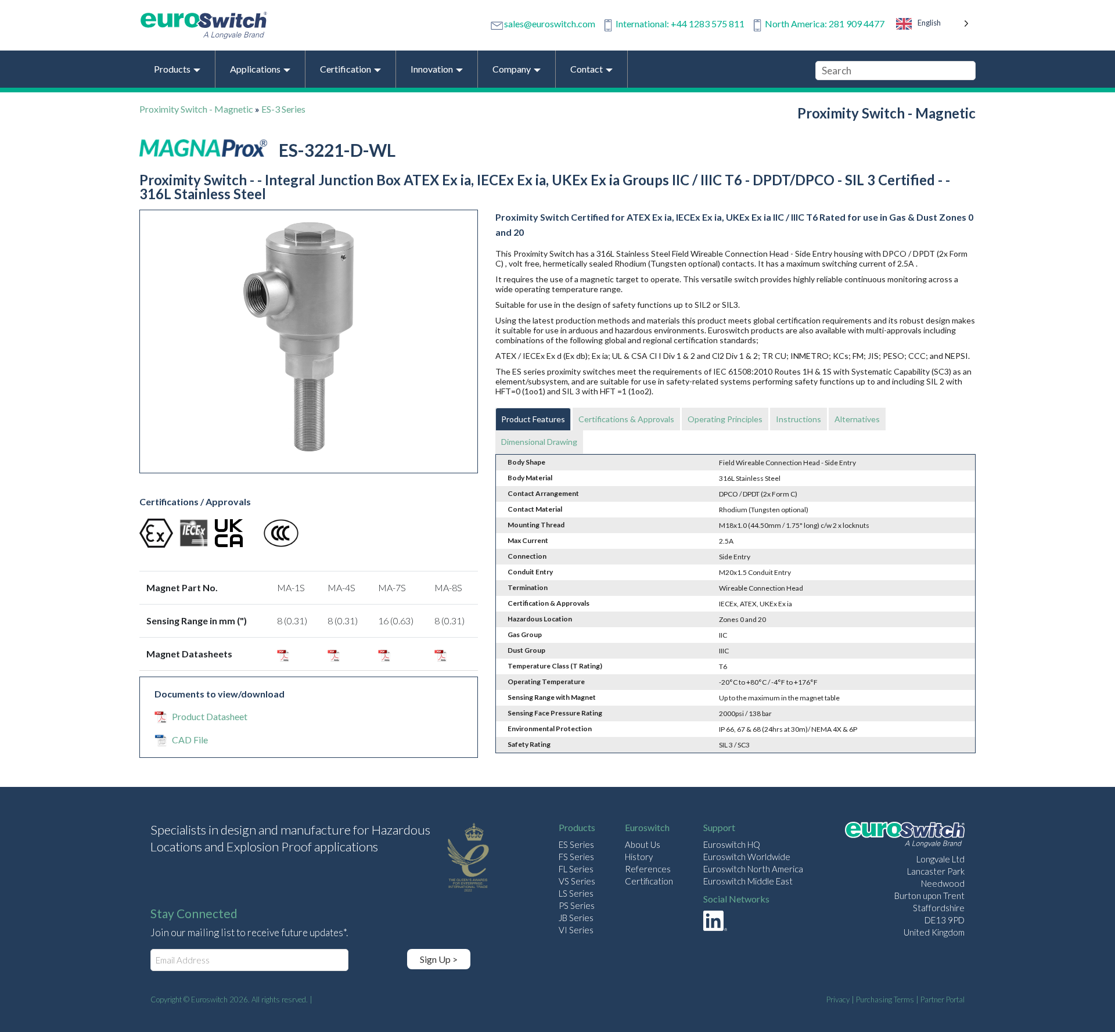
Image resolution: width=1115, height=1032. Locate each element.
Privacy (838, 999)
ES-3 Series (283, 108)
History (639, 856)
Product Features (533, 419)
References (648, 869)
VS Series (577, 881)
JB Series (576, 917)
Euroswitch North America (753, 869)
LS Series (576, 893)
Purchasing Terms (885, 999)
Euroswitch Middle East (748, 881)
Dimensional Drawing (539, 442)
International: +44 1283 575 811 (680, 23)
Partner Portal (942, 999)
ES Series (576, 844)
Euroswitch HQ (731, 844)
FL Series (576, 869)
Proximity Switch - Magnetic (196, 108)
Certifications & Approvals (626, 419)
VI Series (576, 930)
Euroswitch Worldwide (746, 856)
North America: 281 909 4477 (824, 23)
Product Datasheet (209, 716)
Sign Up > (439, 959)
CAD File (190, 739)
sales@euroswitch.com (549, 23)
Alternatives (857, 419)
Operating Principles (725, 419)
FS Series (576, 856)
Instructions (798, 419)
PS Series (577, 905)
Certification (649, 881)
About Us (642, 844)
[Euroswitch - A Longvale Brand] (905, 836)
